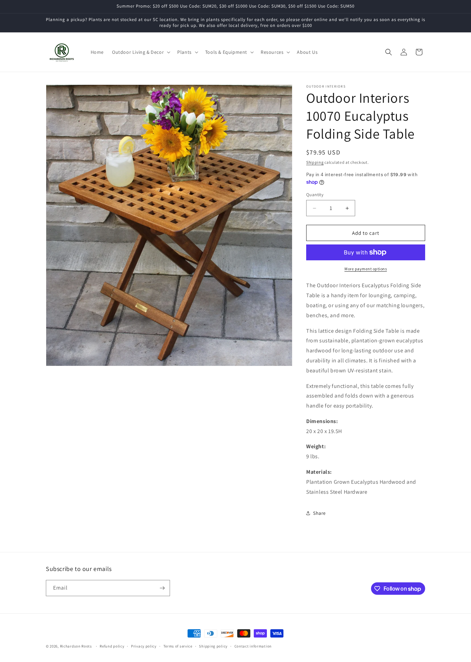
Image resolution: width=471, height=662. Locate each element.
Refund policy (112, 646)
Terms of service (177, 646)
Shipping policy (213, 646)
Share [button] (319, 513)
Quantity (314, 195)
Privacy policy (144, 646)
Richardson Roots (76, 646)
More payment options (365, 268)
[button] (140, 52)
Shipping (315, 162)
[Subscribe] (162, 588)
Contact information (253, 646)
